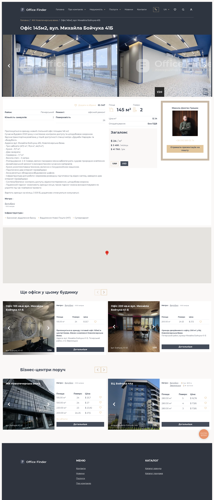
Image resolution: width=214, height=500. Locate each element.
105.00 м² (61, 397)
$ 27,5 (88, 413)
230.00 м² (61, 408)
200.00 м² (61, 413)
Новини (129, 9)
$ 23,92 (88, 408)
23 (78, 408)
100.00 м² (61, 403)
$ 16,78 (193, 398)
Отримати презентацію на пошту (185, 148)
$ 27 (87, 403)
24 (78, 397)
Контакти (142, 9)
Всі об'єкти (62, 419)
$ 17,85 (193, 403)
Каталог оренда (153, 468)
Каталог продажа (154, 473)
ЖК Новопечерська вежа (45, 20)
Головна (60, 9)
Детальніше (80, 349)
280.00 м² (167, 398)
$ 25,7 (88, 397)
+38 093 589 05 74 (185, 140)
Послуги (113, 9)
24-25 (78, 413)
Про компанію (75, 9)
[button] (107, 253)
